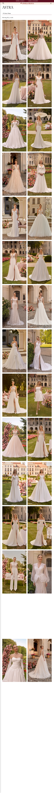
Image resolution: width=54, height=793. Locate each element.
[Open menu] (51, 3)
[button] (11, 62)
